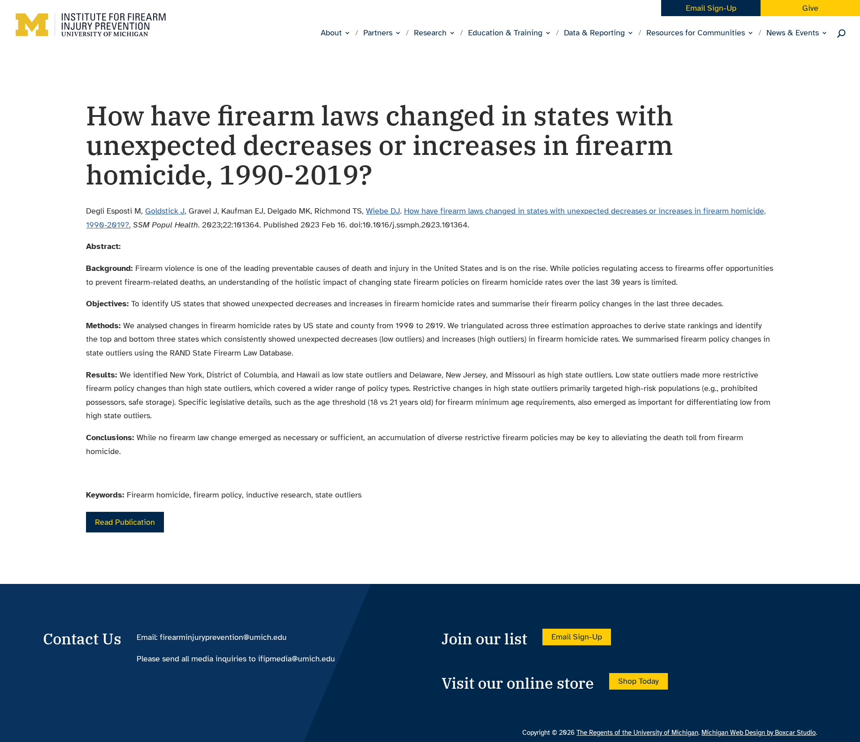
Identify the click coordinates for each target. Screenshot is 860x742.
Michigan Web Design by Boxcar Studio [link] (758, 733)
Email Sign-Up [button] (576, 637)
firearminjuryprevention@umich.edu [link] (223, 637)
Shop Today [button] (638, 681)
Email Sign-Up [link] (711, 8)
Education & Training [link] (505, 34)
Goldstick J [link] (165, 211)
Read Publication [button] (125, 522)
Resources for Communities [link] (695, 34)
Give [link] (810, 8)
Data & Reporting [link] (594, 34)
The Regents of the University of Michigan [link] (637, 733)
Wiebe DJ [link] (383, 211)
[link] (91, 32)
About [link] (331, 34)
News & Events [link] (792, 34)
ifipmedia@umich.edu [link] (296, 659)
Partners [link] (377, 34)
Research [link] (430, 34)
